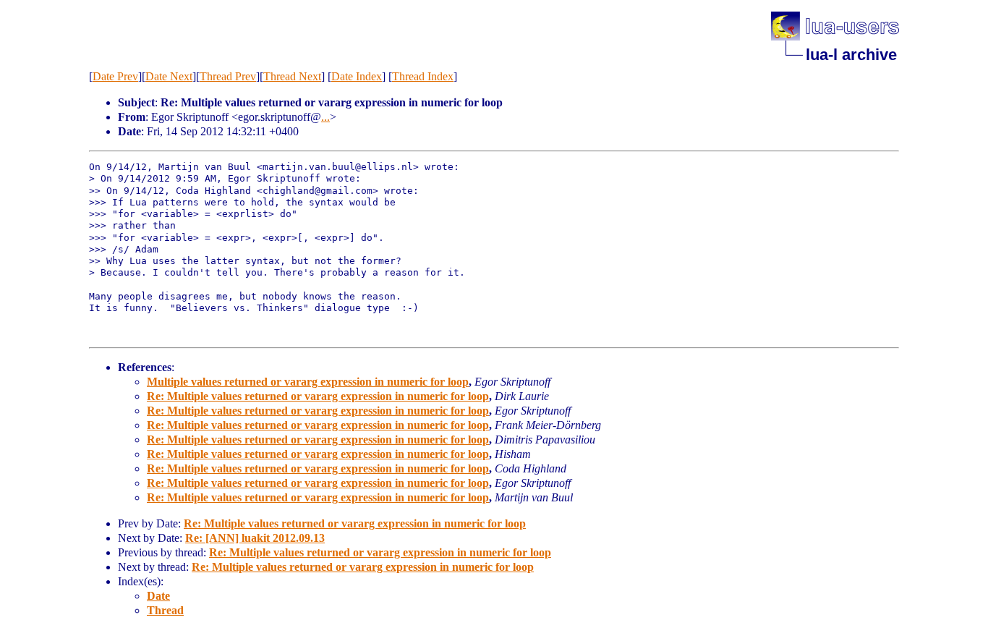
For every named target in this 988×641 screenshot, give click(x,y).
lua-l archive (851, 55)
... (325, 117)
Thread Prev (228, 76)
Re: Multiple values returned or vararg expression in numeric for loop (318, 396)
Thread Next (292, 76)
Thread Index (422, 76)
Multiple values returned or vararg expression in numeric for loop (308, 381)
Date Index (356, 76)
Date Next (168, 76)
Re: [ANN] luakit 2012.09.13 (255, 538)
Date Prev (115, 76)
